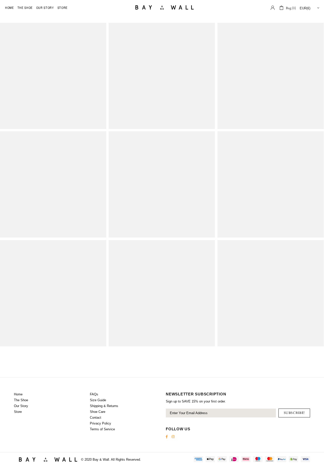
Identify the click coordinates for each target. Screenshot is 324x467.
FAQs (94, 394)
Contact (95, 417)
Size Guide (98, 400)
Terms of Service (102, 429)
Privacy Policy (100, 423)
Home (18, 394)
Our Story (21, 406)
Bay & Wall (162, 7)
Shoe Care (97, 412)
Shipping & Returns (104, 406)
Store (18, 412)
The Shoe (21, 400)
